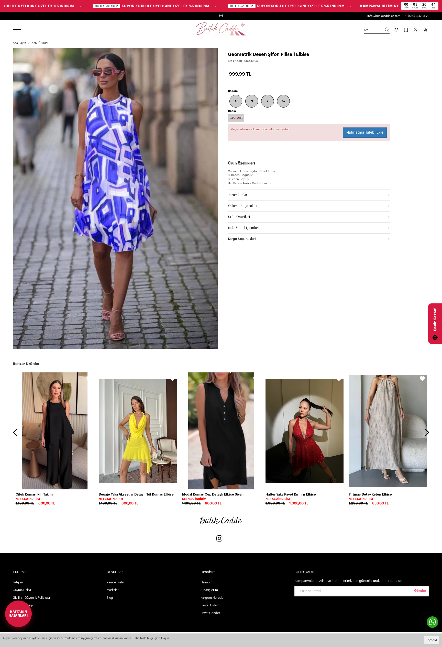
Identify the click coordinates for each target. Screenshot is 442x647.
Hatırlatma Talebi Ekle (364, 132)
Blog (110, 597)
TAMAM (431, 640)
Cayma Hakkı (22, 590)
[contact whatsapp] (432, 622)
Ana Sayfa (19, 43)
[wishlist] (89, 379)
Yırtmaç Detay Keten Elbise (370, 494)
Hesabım (207, 582)
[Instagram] (219, 539)
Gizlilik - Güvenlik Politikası (31, 597)
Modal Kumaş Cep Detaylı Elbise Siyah (213, 494)
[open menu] (18, 30)
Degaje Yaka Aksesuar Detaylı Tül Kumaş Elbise (136, 494)
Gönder (420, 590)
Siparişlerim (209, 590)
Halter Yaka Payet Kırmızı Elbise (291, 494)
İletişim (18, 582)
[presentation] (15, 433)
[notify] (396, 30)
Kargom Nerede (212, 597)
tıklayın (164, 638)
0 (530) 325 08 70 (417, 16)
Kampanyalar (116, 582)
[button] (309, 194)
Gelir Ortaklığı (23, 605)
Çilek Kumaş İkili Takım (34, 494)
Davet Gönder (210, 613)
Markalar (113, 590)
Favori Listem (210, 605)
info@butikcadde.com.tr (383, 16)
